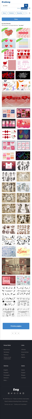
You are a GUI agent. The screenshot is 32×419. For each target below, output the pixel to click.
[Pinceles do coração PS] (23, 280)
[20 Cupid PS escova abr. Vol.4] (23, 166)
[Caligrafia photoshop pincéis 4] (23, 301)
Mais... (6, 380)
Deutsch (6, 377)
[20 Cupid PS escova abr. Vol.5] (23, 187)
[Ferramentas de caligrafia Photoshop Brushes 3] (9, 301)
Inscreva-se (24, 8)
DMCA (23, 357)
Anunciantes (25, 352)
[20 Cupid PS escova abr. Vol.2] (23, 176)
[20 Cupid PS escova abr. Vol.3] (9, 176)
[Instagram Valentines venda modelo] (9, 113)
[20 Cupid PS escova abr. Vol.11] (23, 208)
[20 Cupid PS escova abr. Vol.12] (23, 229)
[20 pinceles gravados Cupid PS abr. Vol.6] (9, 198)
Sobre (23, 370)
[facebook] (8, 393)
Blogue (23, 375)
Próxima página (16, 326)
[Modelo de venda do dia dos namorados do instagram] (23, 113)
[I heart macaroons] (23, 65)
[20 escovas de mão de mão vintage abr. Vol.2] (23, 240)
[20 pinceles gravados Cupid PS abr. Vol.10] (23, 219)
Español (6, 372)
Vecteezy (6, 352)
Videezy (6, 354)
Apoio (23, 354)
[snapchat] (20, 393)
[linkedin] (23, 393)
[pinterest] (14, 393)
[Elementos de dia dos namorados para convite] (9, 166)
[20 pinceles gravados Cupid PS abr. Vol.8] (9, 208)
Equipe (23, 372)
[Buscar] (26, 5)
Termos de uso (8, 404)
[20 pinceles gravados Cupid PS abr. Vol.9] (9, 219)
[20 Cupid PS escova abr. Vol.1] (9, 187)
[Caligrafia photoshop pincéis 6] (23, 312)
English (6, 370)
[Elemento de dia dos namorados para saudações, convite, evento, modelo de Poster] (23, 124)
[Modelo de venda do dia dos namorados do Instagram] (9, 145)
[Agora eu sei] (16, 266)
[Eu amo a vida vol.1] (9, 85)
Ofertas (23, 349)
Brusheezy (7, 349)
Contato (23, 377)
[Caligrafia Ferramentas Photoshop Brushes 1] (9, 291)
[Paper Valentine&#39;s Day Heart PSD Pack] (9, 43)
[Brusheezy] (6, 2)
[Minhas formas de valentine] (23, 54)
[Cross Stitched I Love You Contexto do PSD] (23, 33)
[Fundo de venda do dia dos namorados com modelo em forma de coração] (9, 280)
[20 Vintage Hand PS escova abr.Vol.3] (9, 240)
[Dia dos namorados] (8, 75)
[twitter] (11, 393)
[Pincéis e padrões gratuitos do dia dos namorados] (9, 65)
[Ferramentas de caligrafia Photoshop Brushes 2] (23, 291)
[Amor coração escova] (23, 155)
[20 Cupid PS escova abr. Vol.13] (9, 229)
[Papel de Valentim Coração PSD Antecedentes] (9, 33)
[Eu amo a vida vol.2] (23, 85)
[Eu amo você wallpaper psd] (16, 99)
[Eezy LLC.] (16, 389)
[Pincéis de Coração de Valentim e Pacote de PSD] (9, 54)
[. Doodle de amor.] (23, 251)
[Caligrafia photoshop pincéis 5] (9, 312)
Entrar (18, 8)
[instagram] (17, 393)
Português (7, 375)
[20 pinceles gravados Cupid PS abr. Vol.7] (23, 198)
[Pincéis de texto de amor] (9, 251)
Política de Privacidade (20, 404)
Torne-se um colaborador (7, 357)
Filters (16, 19)
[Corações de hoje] (23, 134)
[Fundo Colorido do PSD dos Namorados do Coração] (23, 43)
